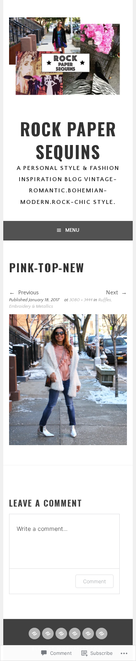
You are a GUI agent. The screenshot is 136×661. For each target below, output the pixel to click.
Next (112, 292)
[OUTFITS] (101, 633)
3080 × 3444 (80, 300)
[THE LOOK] (75, 633)
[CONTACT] (48, 633)
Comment (94, 581)
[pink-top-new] (68, 443)
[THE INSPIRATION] (61, 633)
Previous (28, 292)
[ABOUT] (34, 633)
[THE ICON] (88, 633)
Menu (72, 230)
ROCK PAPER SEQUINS (68, 140)
